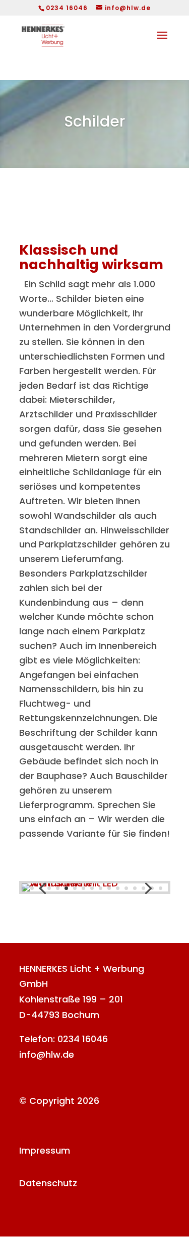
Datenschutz (48, 1183)
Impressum (44, 1150)
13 (126, 888)
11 (109, 888)
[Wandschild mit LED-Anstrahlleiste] (95, 883)
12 (117, 888)
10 (100, 888)
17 (160, 888)
